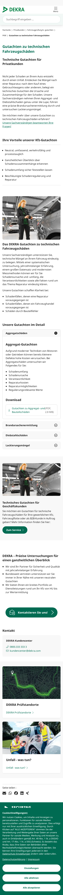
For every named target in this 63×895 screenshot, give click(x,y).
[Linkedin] (22, 793)
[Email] (4, 793)
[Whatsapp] (10, 793)
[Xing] (27, 793)
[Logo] (14, 9)
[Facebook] (16, 793)
